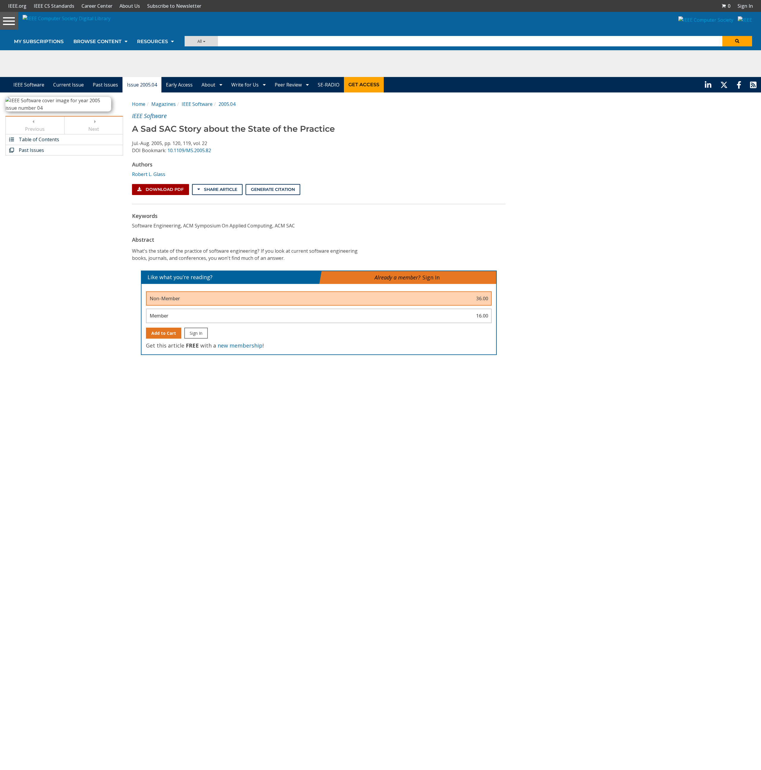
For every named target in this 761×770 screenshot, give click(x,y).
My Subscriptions (39, 41)
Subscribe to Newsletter (174, 6)
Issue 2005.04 (142, 84)
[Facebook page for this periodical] (739, 84)
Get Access (363, 84)
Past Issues (105, 84)
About (209, 84)
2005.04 (226, 104)
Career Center (96, 6)
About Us (130, 6)
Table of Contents (38, 139)
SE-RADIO (328, 84)
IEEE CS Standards (54, 6)
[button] (726, 6)
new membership (240, 345)
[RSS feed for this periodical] (753, 84)
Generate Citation (273, 189)
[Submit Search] (737, 41)
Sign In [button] (745, 6)
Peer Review (289, 84)
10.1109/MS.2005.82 (189, 150)
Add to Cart (163, 333)
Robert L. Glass (148, 174)
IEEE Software (28, 84)
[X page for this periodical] (724, 84)
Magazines (163, 104)
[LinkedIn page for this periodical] (708, 84)
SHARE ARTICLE (220, 189)
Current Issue (68, 84)
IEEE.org (17, 6)
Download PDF (164, 189)
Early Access (179, 84)
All (200, 41)
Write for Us (245, 84)
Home (138, 104)
